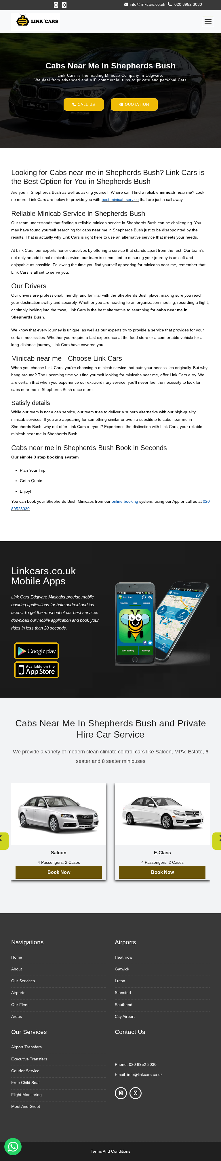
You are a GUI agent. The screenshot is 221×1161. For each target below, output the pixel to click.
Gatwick (122, 969)
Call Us (85, 104)
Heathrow (123, 957)
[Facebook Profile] (56, 5)
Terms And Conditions (110, 1151)
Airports (18, 992)
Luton (120, 980)
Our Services (23, 980)
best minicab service (120, 199)
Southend (123, 1004)
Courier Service (25, 1070)
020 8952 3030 (187, 4)
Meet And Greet (25, 1106)
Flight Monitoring (26, 1094)
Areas (16, 1016)
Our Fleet (19, 1004)
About (16, 969)
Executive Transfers (29, 1059)
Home (16, 957)
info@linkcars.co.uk (147, 4)
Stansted (123, 992)
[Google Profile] (64, 5)
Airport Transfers (26, 1047)
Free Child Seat (25, 1082)
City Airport (125, 1016)
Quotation (136, 104)
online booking (125, 501)
